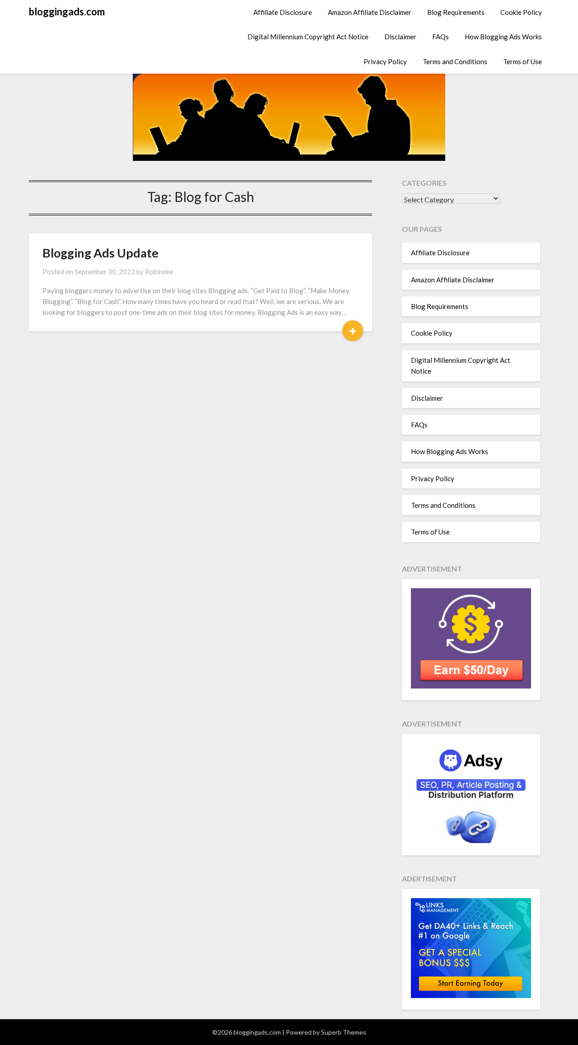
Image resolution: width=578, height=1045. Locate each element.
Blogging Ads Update (100, 252)
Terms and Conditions (455, 61)
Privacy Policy (385, 61)
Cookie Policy (521, 12)
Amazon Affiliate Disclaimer (369, 12)
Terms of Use (522, 61)
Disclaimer (400, 37)
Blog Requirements (456, 12)
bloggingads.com (67, 11)
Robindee (159, 271)
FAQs (440, 37)
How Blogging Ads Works (503, 37)
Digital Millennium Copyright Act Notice (307, 37)
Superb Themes (343, 1032)
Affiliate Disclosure (282, 12)
